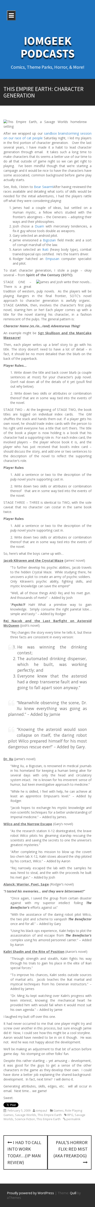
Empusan (52, 258)
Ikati (45, 249)
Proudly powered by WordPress (30, 1193)
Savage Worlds (25, 1115)
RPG (70, 1115)
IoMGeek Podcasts (48, 47)
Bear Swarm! (43, 187)
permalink (73, 1119)
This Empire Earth (50, 1115)
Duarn (39, 226)
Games (58, 1110)
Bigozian (49, 240)
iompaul (41, 1110)
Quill (73, 1193)
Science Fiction (25, 1119)
